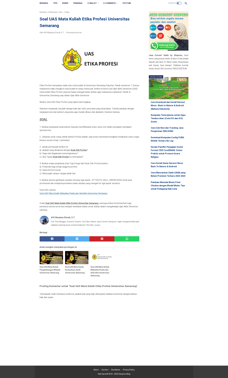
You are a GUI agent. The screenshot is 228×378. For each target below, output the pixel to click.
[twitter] (77, 239)
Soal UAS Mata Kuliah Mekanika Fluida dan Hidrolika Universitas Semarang (73, 193)
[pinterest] (101, 239)
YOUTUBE (126, 3)
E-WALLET (92, 3)
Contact (104, 370)
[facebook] (52, 239)
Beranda (44, 3)
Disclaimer (115, 370)
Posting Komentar (74, 32)
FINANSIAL (78, 3)
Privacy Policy (129, 370)
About (96, 370)
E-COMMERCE (109, 3)
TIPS (55, 3)
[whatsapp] (126, 239)
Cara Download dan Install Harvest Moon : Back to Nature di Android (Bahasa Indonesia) (168, 105)
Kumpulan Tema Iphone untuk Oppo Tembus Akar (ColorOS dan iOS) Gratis (168, 118)
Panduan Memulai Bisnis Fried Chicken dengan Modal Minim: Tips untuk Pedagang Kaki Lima (168, 185)
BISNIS (65, 3)
